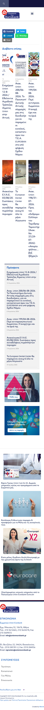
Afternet (41, 707)
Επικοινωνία (6, 680)
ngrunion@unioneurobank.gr (18, 650)
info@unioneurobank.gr (16, 635)
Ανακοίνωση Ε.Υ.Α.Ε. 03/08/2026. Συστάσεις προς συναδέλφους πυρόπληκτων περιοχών (21, 341)
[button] (32, 13)
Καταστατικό (6, 671)
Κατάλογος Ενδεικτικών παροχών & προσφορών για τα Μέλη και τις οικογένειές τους (20, 522)
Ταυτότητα (5, 666)
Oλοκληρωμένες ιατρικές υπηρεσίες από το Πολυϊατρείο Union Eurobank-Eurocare (20, 593)
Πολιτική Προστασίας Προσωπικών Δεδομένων (27, 700)
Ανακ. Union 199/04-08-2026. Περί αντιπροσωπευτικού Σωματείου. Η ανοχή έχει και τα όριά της (21, 323)
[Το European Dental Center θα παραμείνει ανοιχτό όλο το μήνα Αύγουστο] (20, 172)
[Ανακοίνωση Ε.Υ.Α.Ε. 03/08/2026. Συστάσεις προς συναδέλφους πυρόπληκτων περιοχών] (7, 172)
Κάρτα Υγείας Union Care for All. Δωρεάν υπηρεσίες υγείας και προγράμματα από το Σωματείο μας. (20, 485)
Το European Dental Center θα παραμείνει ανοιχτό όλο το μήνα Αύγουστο (21, 206)
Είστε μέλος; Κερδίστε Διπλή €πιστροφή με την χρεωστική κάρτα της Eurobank (20, 558)
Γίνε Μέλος (6, 675)
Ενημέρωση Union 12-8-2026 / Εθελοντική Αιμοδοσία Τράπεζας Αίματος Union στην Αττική (8, 101)
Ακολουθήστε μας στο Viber (10, 690)
